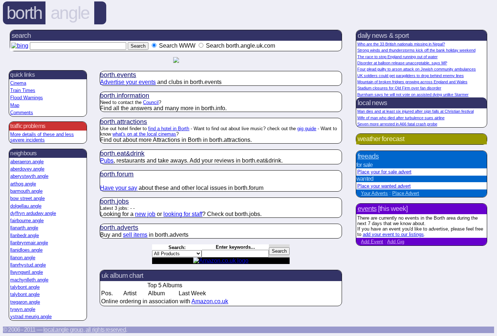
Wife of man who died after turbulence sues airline (401, 118)
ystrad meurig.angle (31, 316)
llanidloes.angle (26, 250)
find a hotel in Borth (168, 128)
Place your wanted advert (384, 186)
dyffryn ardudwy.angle (33, 213)
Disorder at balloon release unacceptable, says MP (402, 63)
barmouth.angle (26, 191)
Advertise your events (128, 82)
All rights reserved (106, 330)
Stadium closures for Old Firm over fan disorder (399, 88)
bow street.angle (27, 198)
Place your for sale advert (384, 172)
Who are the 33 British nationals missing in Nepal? (401, 44)
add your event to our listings (393, 234)
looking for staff (182, 214)
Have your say (118, 188)
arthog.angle (23, 184)
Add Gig (395, 241)
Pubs (107, 160)
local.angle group (63, 330)
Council (151, 102)
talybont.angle (25, 287)
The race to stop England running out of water (397, 57)
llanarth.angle (24, 228)
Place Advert (405, 193)
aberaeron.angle (27, 161)
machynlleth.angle (29, 280)
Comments (21, 112)
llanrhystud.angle (28, 265)
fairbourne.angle (27, 220)
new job (145, 214)
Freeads (368, 156)
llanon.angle (22, 257)
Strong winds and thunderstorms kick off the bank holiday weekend (416, 50)
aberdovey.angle (27, 169)
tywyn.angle (22, 309)
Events (367, 208)
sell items (135, 235)
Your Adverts (374, 193)
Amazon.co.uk (209, 301)
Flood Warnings (26, 97)
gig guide (306, 128)
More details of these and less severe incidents (42, 137)
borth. (118, 75)
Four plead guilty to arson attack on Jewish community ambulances (416, 69)
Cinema (18, 83)
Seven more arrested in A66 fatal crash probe (397, 124)
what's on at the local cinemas (144, 134)
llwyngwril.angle (26, 272)
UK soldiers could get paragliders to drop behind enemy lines (410, 75)
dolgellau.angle (25, 206)
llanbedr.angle (24, 235)
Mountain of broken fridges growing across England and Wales (412, 82)
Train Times (22, 90)
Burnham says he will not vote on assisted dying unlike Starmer (413, 94)
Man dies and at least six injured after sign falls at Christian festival (415, 111)
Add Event (372, 241)
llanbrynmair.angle (29, 242)
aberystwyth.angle (29, 176)
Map (14, 105)
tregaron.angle (25, 302)
